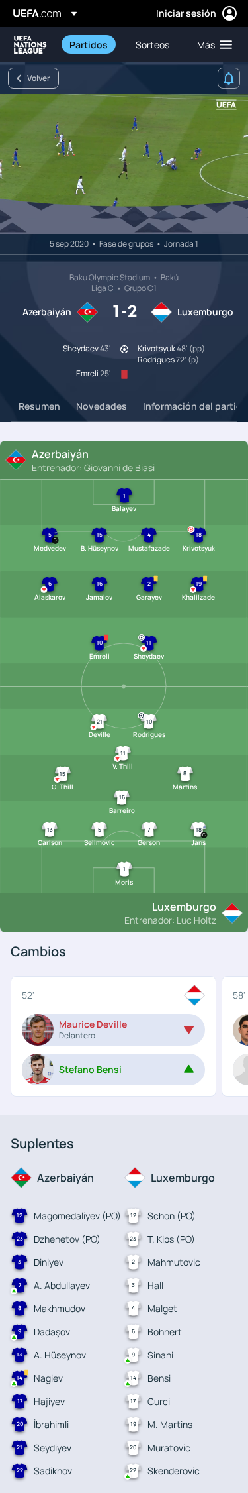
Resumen (39, 406)
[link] (88, 44)
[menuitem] (91, 44)
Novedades (101, 406)
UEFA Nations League (30, 45)
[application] (124, 164)
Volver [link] (38, 77)
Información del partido (195, 406)
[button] (211, 44)
